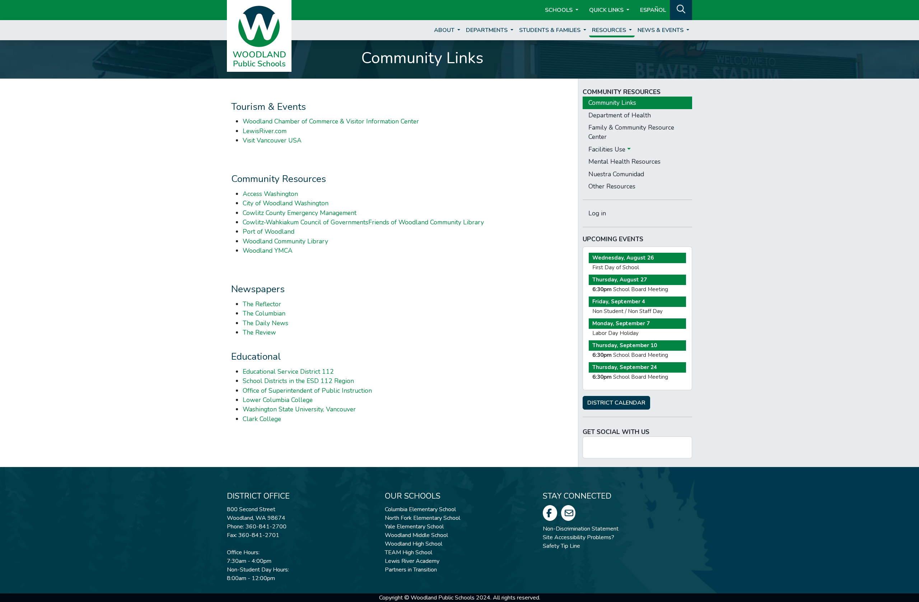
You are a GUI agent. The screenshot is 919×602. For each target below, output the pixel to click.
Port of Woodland (268, 231)
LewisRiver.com (264, 131)
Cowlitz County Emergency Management (299, 213)
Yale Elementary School (414, 527)
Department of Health (619, 115)
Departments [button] (487, 30)
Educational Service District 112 (288, 371)
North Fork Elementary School (422, 518)
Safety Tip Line (561, 546)
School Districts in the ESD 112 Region (298, 381)
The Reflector (262, 304)
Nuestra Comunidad (616, 174)
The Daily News (265, 323)
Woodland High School (413, 544)
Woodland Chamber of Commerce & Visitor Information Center (331, 121)
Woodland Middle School (416, 535)
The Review (259, 332)
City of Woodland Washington (285, 203)
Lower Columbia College (278, 400)
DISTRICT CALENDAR (616, 403)
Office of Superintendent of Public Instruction (307, 390)
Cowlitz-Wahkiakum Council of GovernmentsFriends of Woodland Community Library (363, 222)
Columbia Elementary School (420, 509)
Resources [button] (610, 30)
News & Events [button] (661, 30)
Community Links (612, 102)
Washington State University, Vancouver (299, 409)
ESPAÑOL (653, 10)
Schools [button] (559, 10)
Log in (597, 213)
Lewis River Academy (412, 561)
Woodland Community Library (285, 241)
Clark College (262, 419)
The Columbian (264, 313)
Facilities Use (607, 149)
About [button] (445, 30)
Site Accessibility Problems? (578, 537)
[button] (681, 9)
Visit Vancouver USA (272, 140)
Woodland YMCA (268, 250)
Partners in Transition (411, 570)
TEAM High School (408, 552)
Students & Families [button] (550, 30)
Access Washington (270, 194)
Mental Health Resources (624, 161)
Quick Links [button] (607, 10)
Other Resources (611, 186)
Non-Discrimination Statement (581, 529)
